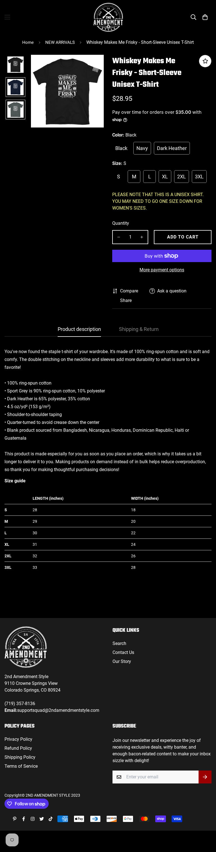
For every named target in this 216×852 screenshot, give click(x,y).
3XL (199, 177)
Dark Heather (172, 148)
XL (165, 177)
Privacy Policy (18, 739)
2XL (181, 177)
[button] (205, 17)
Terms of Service (21, 766)
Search (119, 643)
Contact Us (123, 652)
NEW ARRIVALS (60, 42)
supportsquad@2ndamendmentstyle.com (58, 710)
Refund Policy (18, 748)
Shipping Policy (19, 757)
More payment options (162, 269)
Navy (142, 148)
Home (28, 42)
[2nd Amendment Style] (108, 17)
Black (121, 148)
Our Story (121, 661)
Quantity (120, 223)
